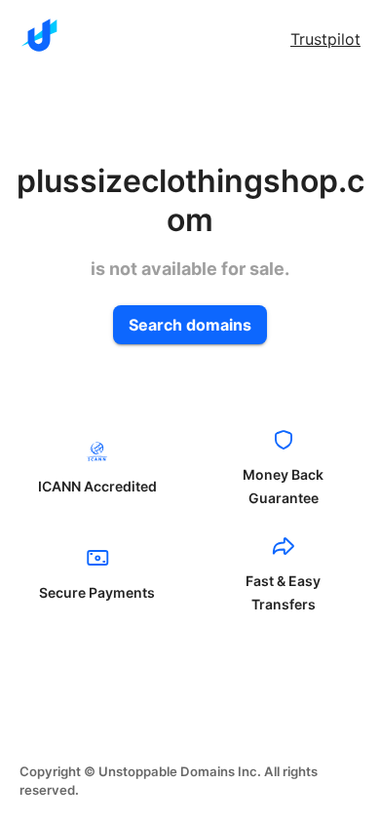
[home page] (38, 35)
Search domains (190, 324)
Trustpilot (325, 39)
